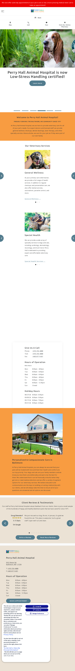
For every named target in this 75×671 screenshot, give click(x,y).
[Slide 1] (17, 110)
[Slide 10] (45, 532)
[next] (73, 48)
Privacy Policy (8, 634)
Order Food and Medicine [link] (37, 87)
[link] (37, 10)
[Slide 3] (33, 110)
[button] (2, 11)
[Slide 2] (25, 110)
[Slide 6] (58, 110)
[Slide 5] (50, 110)
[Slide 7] (40, 532)
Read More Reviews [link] (48, 537)
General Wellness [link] (32, 199)
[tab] (28, 365)
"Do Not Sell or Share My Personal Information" (12, 649)
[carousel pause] (73, 66)
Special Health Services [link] (34, 261)
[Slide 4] (41, 110)
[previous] (2, 48)
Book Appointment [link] (18, 601)
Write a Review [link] (25, 537)
